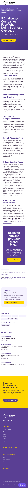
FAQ (4, 462)
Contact (6, 468)
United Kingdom (7, 429)
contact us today (7, 223)
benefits (15, 316)
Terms (13, 484)
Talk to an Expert (7, 40)
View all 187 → (6, 441)
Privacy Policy (6, 484)
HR (12, 318)
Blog (4, 457)
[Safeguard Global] (9, 3)
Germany (5, 431)
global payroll (5, 318)
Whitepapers (6, 459)
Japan (4, 434)
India (4, 436)
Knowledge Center (9, 454)
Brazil (4, 438)
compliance (23, 316)
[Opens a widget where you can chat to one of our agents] (22, 485)
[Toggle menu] (23, 2)
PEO (16, 318)
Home (2, 8)
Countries (6, 426)
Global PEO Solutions (10, 447)
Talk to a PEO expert (11, 302)
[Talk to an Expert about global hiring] (14, 245)
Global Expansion (10, 8)
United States (5, 325)
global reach (19, 221)
